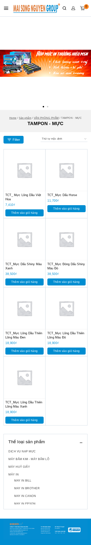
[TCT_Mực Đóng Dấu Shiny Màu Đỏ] (67, 239)
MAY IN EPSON (24, 503)
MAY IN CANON (25, 496)
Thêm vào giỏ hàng (24, 212)
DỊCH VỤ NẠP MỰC (22, 451)
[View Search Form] (64, 8)
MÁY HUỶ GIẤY (19, 466)
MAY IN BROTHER (27, 488)
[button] (43, 106)
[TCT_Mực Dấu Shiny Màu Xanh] (25, 239)
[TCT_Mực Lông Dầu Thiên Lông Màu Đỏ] (67, 308)
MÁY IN (13, 474)
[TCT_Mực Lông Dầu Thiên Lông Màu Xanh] (25, 377)
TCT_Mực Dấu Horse (62, 195)
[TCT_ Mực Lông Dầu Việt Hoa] (25, 170)
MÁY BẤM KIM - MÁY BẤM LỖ (28, 459)
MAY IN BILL (23, 480)
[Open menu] (6, 8)
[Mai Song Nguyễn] (36, 8)
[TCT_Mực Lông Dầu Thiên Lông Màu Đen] (25, 308)
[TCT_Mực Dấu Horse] (67, 170)
